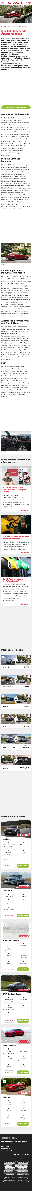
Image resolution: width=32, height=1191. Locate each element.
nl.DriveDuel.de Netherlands (22, 1171)
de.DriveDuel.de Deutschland (21, 1165)
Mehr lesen (25, 510)
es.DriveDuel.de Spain (22, 1168)
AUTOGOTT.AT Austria (23, 1162)
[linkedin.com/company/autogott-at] (25, 1154)
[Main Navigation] (2, 2)
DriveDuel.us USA (8, 1165)
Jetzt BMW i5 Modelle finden (16, 107)
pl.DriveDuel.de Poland (9, 1174)
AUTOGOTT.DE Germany (9, 1162)
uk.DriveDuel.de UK (8, 1171)
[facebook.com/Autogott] (15, 1154)
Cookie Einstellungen (8, 1151)
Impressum (5, 1146)
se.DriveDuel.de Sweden (22, 1177)
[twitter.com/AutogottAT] (18, 1154)
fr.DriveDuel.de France (10, 1168)
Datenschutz (5, 1149)
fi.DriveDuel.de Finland (23, 1180)
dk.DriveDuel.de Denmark (9, 1180)
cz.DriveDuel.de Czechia (22, 1174)
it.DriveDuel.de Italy (9, 1177)
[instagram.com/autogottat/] (21, 1154)
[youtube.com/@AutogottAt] (28, 1154)
